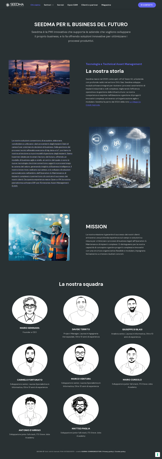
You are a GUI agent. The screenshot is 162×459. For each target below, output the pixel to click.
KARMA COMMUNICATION (91, 451)
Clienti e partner (89, 5)
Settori (47, 5)
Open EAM (72, 5)
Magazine (106, 5)
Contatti (148, 5)
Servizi (60, 5)
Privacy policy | (109, 451)
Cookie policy (120, 451)
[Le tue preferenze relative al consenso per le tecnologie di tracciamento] (157, 454)
